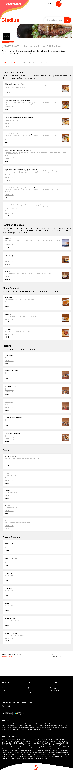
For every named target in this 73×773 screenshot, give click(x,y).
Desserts (39, 745)
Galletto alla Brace (10, 62)
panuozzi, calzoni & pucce (29, 753)
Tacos (65, 756)
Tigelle (13, 758)
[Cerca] (67, 20)
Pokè (25, 754)
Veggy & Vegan (32, 758)
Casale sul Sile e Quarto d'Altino (35, 724)
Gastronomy (44, 747)
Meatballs (47, 751)
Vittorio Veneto (48, 729)
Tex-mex (5, 758)
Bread (59, 741)
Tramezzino (24, 758)
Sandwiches (32, 756)
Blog (3, 690)
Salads (25, 756)
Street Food (55, 756)
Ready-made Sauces (57, 754)
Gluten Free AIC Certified (63, 747)
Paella (18, 753)
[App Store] (7, 713)
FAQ (27, 688)
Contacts (29, 690)
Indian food (39, 749)
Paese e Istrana (36, 727)
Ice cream (32, 749)
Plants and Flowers (18, 754)
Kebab (50, 739)
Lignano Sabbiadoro (44, 726)
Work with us (6, 688)
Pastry (46, 753)
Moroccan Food (11, 753)
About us (5, 686)
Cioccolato (5, 739)
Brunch (11, 743)
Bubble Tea (17, 743)
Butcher (23, 743)
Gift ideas (52, 747)
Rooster (20, 756)
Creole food (9, 745)
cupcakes (33, 745)
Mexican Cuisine (55, 751)
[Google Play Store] (19, 713)
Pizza (9, 754)
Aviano (4, 724)
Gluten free (27, 739)
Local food (28, 751)
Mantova (60, 726)
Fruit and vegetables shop (32, 747)
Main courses (36, 751)
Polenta (30, 754)
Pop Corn (56, 739)
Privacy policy (54, 688)
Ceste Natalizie (31, 743)
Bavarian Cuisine (48, 741)
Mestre (66, 726)
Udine (31, 729)
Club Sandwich (55, 743)
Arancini (20, 741)
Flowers (62, 745)
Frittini (58, 62)
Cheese (38, 743)
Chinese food (46, 743)
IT (44, 4)
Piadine (61, 753)
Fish (58, 745)
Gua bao (25, 749)
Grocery (20, 749)
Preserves (42, 754)
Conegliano (5, 726)
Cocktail (62, 743)
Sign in (50, 4)
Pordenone (55, 727)
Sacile (4, 729)
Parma (44, 727)
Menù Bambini (45, 62)
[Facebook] (6, 706)
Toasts (18, 758)
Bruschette (20, 739)
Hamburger (12, 739)
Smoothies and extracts (43, 756)
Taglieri (46, 739)
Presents (36, 754)
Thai (9, 758)
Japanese (46, 749)
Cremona (12, 726)
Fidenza (25, 726)
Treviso (27, 729)
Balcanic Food (38, 741)
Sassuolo (21, 729)
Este (20, 726)
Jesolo (35, 726)
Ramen (48, 754)
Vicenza (41, 729)
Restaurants (13, 756)
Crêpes (15, 745)
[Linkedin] (9, 706)
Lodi (52, 726)
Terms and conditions (57, 686)
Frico (18, 747)
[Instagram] (3, 706)
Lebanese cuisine (18, 751)
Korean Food (54, 749)
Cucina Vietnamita (37, 739)
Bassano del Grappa (13, 724)
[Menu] (65, 3)
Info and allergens (8, 656)
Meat (41, 751)
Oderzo (28, 727)
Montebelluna (22, 727)
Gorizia (30, 726)
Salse (68, 62)
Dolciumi (45, 745)
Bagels (26, 741)
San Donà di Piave (12, 729)
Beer (55, 741)
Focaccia (5, 747)
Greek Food (5, 749)
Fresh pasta (12, 747)
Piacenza (49, 727)
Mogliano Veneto (12, 727)
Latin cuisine (62, 749)
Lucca (55, 726)
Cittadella (61, 724)
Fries (21, 747)
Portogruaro (63, 727)
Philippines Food (54, 753)
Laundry (4, 751)
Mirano (4, 727)
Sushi (61, 756)
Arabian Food (14, 741)
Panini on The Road (28, 62)
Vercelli (36, 729)
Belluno (22, 724)
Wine (39, 758)
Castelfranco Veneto (51, 724)
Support (28, 686)
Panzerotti (40, 753)
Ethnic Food (52, 745)
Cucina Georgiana (24, 745)
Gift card (29, 692)
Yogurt (47, 758)
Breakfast (64, 741)
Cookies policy (55, 690)
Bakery (31, 741)
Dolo (17, 726)
